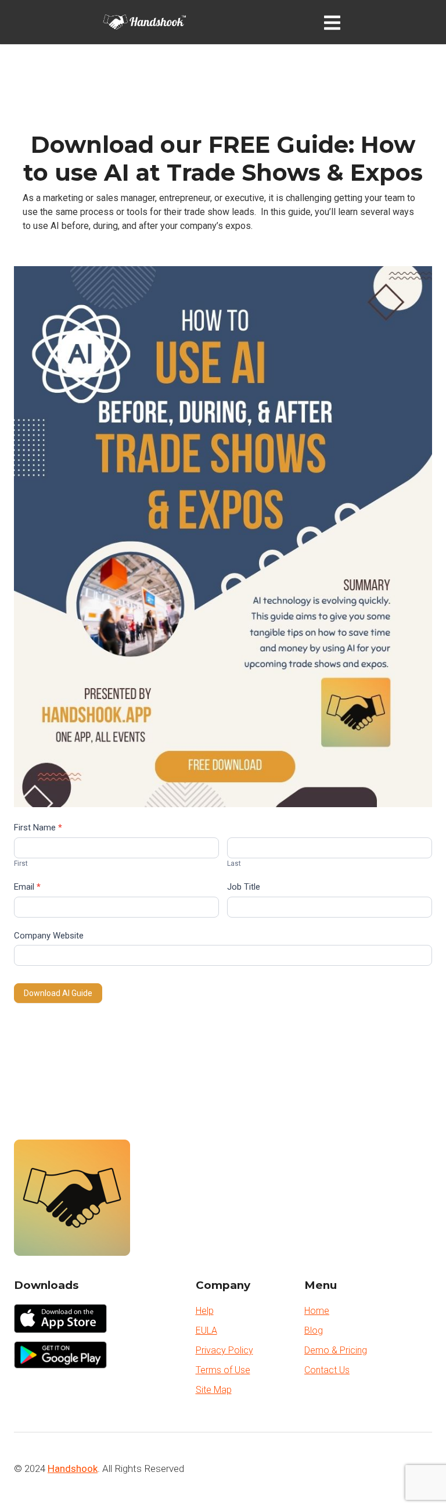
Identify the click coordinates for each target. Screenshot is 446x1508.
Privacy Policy (224, 1350)
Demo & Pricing (335, 1350)
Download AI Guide (58, 993)
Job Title (243, 887)
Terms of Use (223, 1370)
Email (27, 887)
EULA (206, 1330)
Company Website (49, 935)
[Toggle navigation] (334, 22)
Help (205, 1310)
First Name (38, 827)
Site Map (214, 1389)
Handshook (73, 1468)
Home (316, 1310)
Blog (313, 1330)
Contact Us (327, 1370)
